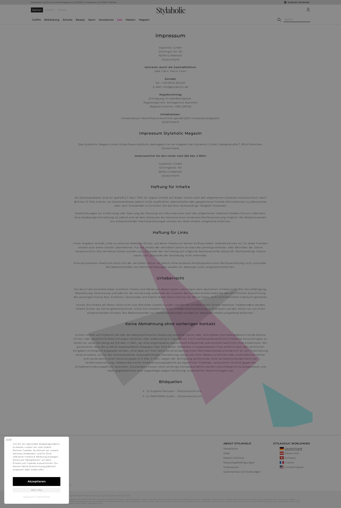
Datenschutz (43, 497)
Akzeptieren (37, 481)
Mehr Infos (36, 490)
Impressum (29, 497)
